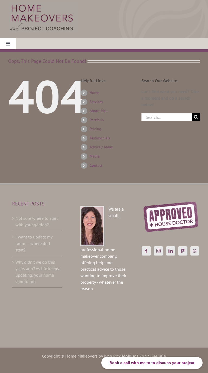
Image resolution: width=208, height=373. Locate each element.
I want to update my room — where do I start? (33, 243)
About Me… (99, 110)
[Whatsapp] (194, 251)
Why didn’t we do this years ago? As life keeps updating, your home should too (37, 271)
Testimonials (100, 138)
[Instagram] (158, 251)
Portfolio (97, 119)
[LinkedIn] (170, 251)
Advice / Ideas (101, 147)
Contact (96, 165)
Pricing (95, 128)
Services (96, 101)
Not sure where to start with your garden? (36, 221)
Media (95, 156)
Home (94, 92)
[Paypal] (182, 251)
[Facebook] (146, 251)
